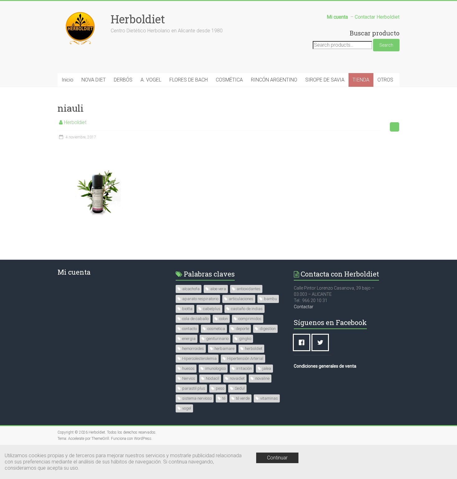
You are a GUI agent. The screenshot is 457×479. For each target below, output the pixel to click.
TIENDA (361, 80)
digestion (268, 328)
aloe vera (218, 288)
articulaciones (241, 298)
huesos (188, 368)
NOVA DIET (93, 80)
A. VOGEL (151, 80)
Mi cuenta (74, 272)
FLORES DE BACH (188, 80)
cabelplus (211, 308)
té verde (243, 398)
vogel (186, 408)
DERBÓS (123, 80)
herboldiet (253, 348)
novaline (262, 378)
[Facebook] (303, 342)
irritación (244, 368)
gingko (245, 338)
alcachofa (191, 288)
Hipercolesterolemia (199, 358)
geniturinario (217, 338)
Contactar (303, 306)
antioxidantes (249, 288)
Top (442, 464)
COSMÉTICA (229, 80)
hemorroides (193, 348)
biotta (187, 308)
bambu (270, 298)
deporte (242, 328)
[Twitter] (321, 342)
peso (220, 388)
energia (189, 338)
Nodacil (212, 378)
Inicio (67, 80)
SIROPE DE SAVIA (324, 80)
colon (223, 318)
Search (386, 45)
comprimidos (249, 318)
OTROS (385, 80)
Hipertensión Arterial (245, 358)
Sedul (240, 388)
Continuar (277, 458)
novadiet (237, 378)
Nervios (188, 378)
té (223, 398)
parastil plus (193, 388)
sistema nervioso (197, 398)
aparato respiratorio (200, 298)
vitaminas (269, 398)
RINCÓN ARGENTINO (274, 80)
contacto (189, 328)
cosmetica (216, 328)
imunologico (215, 368)
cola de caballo (195, 318)
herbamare (224, 348)
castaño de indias (247, 308)
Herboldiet (138, 19)
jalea (266, 368)
